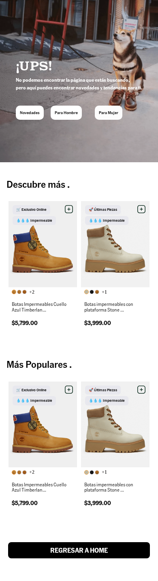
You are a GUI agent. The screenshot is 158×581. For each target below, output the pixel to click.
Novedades (30, 112)
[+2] (20, 292)
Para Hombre (66, 112)
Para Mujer (108, 112)
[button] (69, 209)
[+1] (92, 292)
